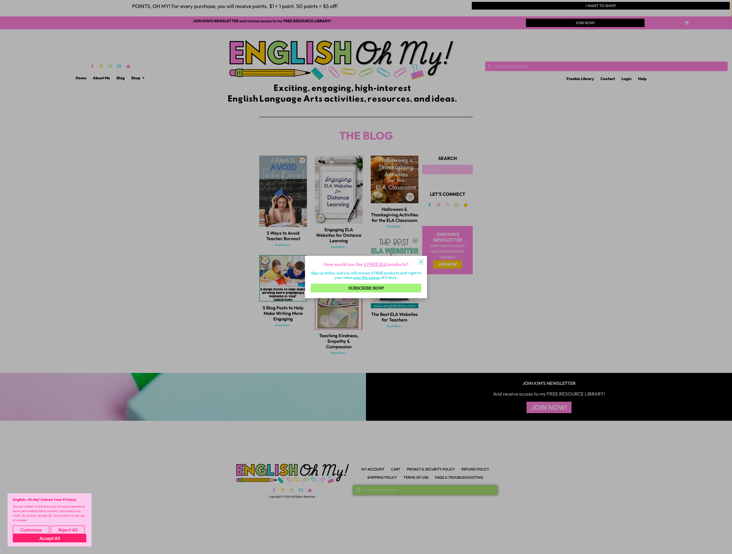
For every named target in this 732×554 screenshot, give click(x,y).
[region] (50, 519)
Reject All (67, 530)
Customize (31, 530)
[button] (421, 262)
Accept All (49, 538)
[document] (366, 277)
